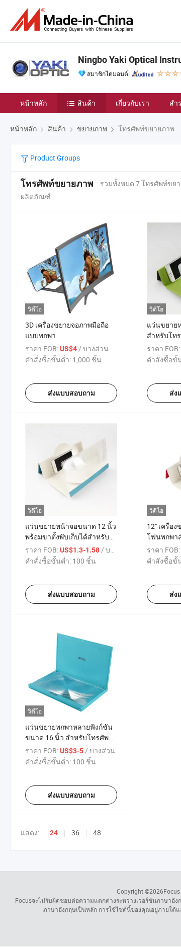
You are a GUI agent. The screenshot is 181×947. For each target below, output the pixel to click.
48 (97, 832)
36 (75, 832)
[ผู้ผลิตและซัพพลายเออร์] (73, 20)
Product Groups (54, 158)
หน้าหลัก (33, 103)
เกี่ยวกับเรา (132, 103)
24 (54, 833)
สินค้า (86, 103)
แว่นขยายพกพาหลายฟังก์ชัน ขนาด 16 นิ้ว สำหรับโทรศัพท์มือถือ (69, 737)
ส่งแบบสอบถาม (71, 393)
